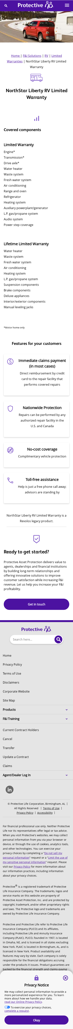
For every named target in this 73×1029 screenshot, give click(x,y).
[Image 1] (36, 627)
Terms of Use (12, 673)
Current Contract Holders (21, 730)
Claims (7, 766)
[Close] (66, 978)
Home (15, 56)
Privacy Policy (12, 664)
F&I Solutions (32, 56)
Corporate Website (16, 691)
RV (46, 56)
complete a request (16, 1011)
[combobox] (31, 639)
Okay (36, 1020)
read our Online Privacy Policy (23, 1002)
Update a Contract (16, 757)
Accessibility (45, 812)
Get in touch (36, 604)
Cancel (7, 739)
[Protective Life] (36, 5)
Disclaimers (11, 682)
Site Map (9, 700)
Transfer (9, 748)
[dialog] (36, 999)
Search (58, 639)
